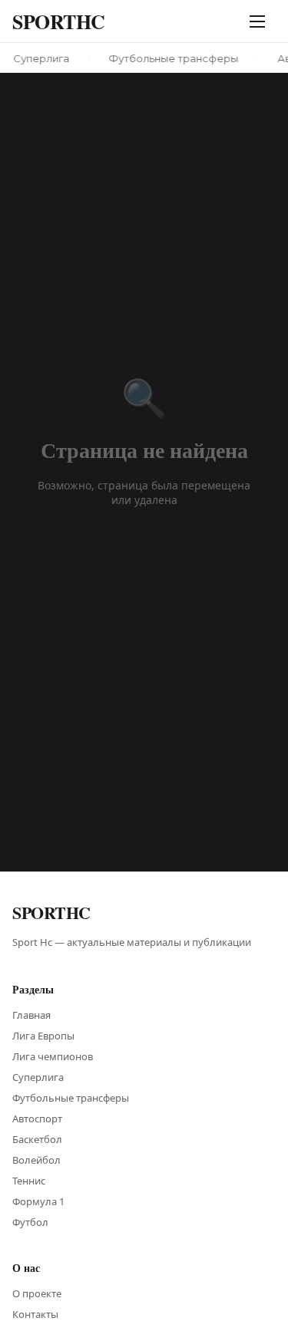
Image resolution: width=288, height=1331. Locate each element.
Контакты (35, 1314)
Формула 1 (38, 1201)
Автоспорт (37, 1118)
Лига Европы (43, 1036)
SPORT (58, 21)
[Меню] (260, 21)
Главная (31, 1015)
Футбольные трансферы (70, 1098)
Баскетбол (37, 1139)
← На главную (144, 545)
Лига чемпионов (52, 1056)
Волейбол (36, 1160)
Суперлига (38, 1077)
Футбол (30, 1222)
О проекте (36, 1293)
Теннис (28, 1181)
